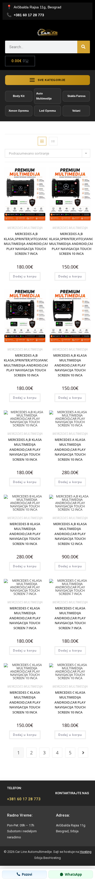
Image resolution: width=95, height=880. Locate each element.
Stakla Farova (76, 95)
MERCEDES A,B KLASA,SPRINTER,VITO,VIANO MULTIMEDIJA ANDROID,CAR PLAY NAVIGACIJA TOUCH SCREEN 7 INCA (26, 243)
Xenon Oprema (19, 110)
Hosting (85, 852)
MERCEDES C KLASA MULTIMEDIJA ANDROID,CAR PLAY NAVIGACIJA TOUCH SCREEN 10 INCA (25, 702)
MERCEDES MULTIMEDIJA (25, 227)
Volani (76, 110)
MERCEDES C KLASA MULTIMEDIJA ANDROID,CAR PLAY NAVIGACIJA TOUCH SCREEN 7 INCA (25, 618)
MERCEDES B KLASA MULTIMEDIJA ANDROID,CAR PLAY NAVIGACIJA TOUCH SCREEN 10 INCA (25, 534)
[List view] (53, 141)
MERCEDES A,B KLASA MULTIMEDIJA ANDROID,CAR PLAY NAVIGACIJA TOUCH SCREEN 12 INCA (70, 534)
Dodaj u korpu (25, 276)
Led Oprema (47, 110)
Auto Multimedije (44, 96)
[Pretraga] (83, 47)
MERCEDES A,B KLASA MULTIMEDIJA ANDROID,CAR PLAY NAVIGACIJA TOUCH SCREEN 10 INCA (70, 365)
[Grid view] (42, 141)
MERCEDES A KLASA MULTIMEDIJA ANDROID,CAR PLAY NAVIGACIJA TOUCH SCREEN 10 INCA (70, 449)
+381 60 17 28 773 (24, 799)
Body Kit (19, 95)
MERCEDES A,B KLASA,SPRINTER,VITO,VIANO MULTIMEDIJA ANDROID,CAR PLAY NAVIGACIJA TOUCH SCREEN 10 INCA (71, 243)
